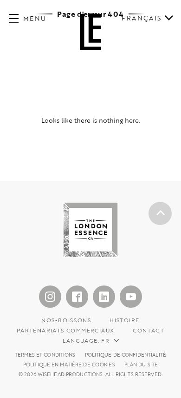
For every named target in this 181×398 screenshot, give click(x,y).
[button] (27, 18)
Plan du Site (141, 364)
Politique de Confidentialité (125, 355)
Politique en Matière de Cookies (69, 364)
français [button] (141, 18)
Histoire (124, 320)
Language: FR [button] (86, 340)
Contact (148, 330)
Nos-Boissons (66, 320)
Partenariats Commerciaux (66, 330)
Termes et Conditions (45, 355)
